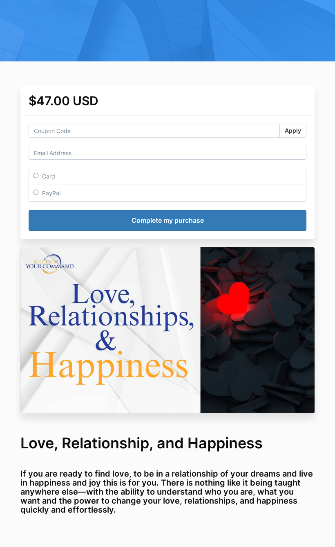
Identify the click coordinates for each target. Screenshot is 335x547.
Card (47, 176)
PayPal (50, 193)
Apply (293, 130)
